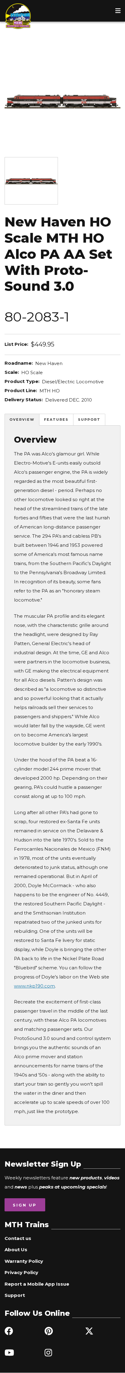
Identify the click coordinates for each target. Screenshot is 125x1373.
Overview (22, 419)
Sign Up (25, 1205)
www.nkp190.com (34, 986)
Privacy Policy (21, 1272)
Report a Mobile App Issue (37, 1284)
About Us (16, 1249)
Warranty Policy (24, 1261)
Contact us (18, 1238)
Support (89, 419)
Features (56, 419)
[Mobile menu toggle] (118, 10)
